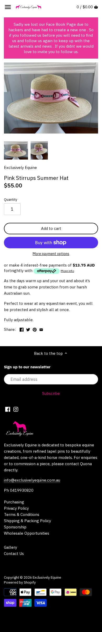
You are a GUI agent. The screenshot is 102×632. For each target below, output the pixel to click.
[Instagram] (15, 409)
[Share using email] (41, 328)
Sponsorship (15, 526)
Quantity (10, 199)
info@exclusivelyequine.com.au (32, 480)
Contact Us (14, 553)
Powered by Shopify (20, 582)
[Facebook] (7, 409)
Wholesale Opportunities (26, 533)
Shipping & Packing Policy (27, 520)
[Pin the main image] (35, 328)
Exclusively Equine (20, 167)
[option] (16, 150)
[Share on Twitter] (28, 328)
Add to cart (51, 228)
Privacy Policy (16, 508)
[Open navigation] (8, 7)
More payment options (51, 254)
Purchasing (14, 502)
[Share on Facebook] (22, 328)
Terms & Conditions (21, 514)
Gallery (10, 547)
